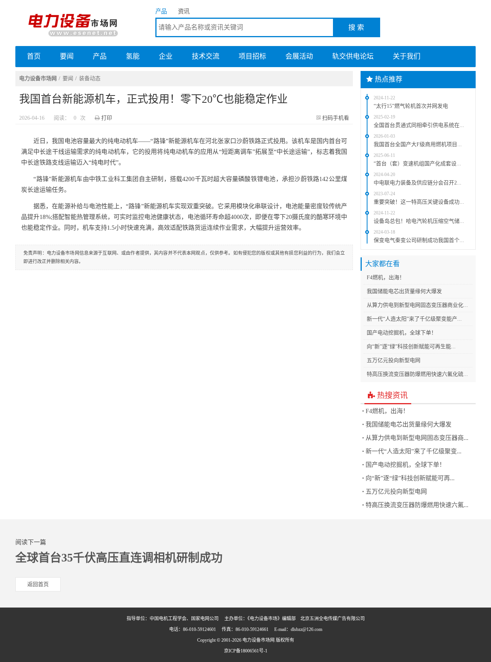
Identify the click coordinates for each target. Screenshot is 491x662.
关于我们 (406, 56)
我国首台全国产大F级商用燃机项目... (418, 144)
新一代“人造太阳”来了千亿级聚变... (413, 451)
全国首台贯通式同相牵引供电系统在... (419, 125)
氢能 (133, 56)
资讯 (183, 11)
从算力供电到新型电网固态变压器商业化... (417, 305)
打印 (106, 118)
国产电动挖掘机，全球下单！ (402, 333)
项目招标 (252, 56)
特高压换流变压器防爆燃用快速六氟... (417, 505)
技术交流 (205, 56)
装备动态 (90, 78)
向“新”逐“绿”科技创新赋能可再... (410, 478)
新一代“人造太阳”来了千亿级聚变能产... (414, 319)
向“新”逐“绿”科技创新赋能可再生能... (411, 346)
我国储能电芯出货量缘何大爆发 (404, 291)
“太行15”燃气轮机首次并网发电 (411, 106)
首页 (34, 56)
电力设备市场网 (73, 23)
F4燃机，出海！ (386, 277)
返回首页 (38, 584)
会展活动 (299, 56)
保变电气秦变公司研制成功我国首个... (419, 240)
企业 (166, 56)
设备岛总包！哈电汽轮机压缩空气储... (419, 221)
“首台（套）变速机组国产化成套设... (417, 163)
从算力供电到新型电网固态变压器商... (417, 438)
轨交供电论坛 (353, 56)
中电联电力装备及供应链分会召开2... (417, 183)
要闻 (67, 56)
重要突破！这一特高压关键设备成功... (419, 202)
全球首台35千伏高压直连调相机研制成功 (118, 557)
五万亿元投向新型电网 (393, 360)
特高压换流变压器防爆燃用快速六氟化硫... (417, 374)
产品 (161, 11)
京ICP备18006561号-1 (245, 651)
